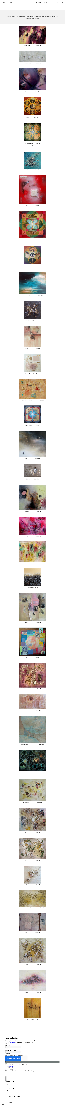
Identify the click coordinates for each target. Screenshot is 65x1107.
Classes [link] (45, 2)
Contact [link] (57, 2)
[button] (63, 2)
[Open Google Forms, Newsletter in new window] (57, 1038)
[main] (32, 17)
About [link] (51, 2)
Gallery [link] (38, 2)
